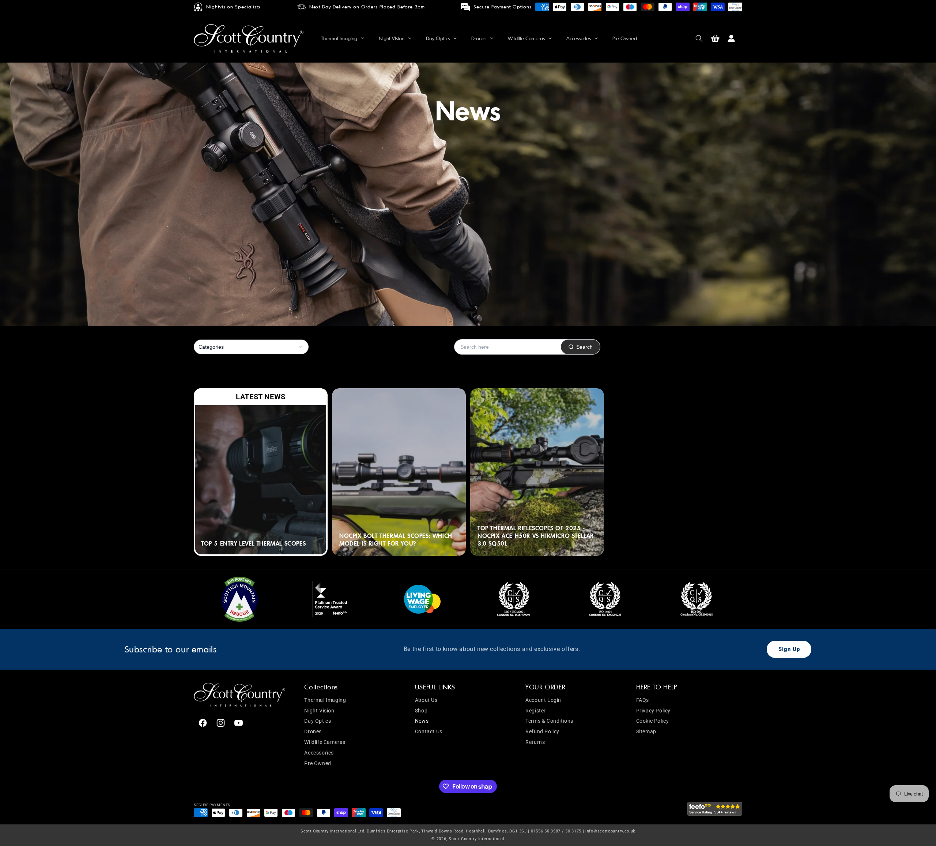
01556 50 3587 (546, 831)
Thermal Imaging (325, 700)
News (422, 721)
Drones (313, 731)
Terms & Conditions (549, 721)
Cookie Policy (652, 721)
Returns (535, 742)
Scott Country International (477, 838)
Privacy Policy (653, 711)
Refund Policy (542, 731)
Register (535, 711)
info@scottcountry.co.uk (610, 831)
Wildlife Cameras (325, 742)
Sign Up (789, 649)
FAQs (642, 700)
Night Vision (319, 711)
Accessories (319, 753)
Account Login (543, 700)
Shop (421, 711)
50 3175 (573, 831)
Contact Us (428, 731)
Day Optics (317, 721)
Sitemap (646, 731)
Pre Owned (317, 763)
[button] (699, 38)
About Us (426, 700)
